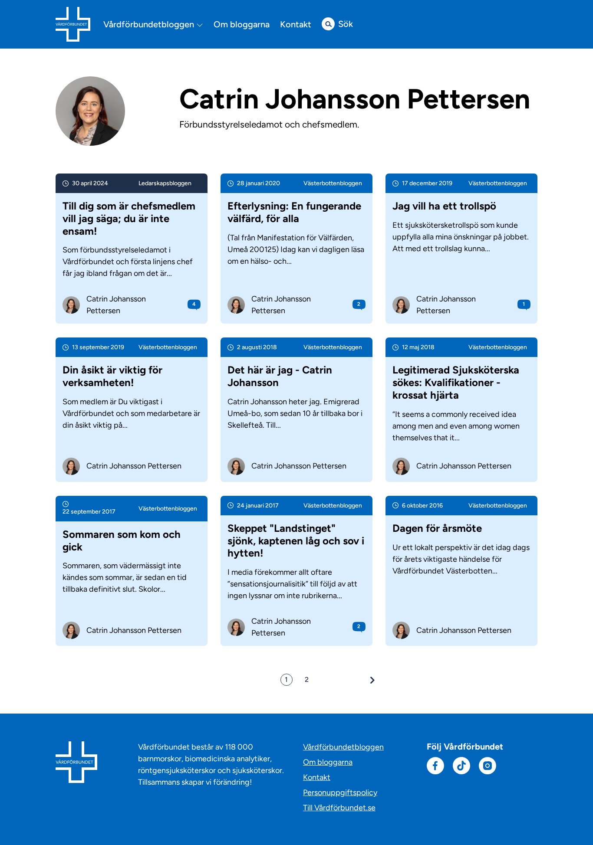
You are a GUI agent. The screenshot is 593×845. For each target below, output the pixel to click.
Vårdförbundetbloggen (149, 24)
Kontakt (295, 24)
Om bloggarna (242, 24)
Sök (345, 24)
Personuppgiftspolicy (340, 792)
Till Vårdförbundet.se (339, 807)
